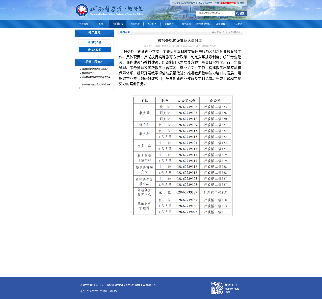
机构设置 (96, 50)
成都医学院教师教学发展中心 (95, 69)
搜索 (241, 13)
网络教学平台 (88, 73)
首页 (100, 24)
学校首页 (83, 24)
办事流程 (220, 24)
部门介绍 (96, 42)
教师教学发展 (203, 24)
